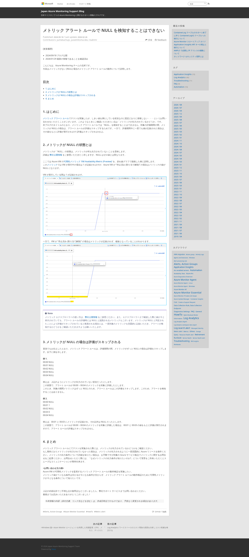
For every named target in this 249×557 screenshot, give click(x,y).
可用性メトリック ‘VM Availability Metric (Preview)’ (88, 161)
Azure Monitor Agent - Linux (183, 283)
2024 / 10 (178, 143)
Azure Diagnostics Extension (183, 277)
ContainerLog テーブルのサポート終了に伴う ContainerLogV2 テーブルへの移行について (190, 35)
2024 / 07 (178, 152)
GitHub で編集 (161, 511)
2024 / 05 (178, 155)
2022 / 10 (178, 194)
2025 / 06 (178, 125)
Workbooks (177, 344)
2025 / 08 (178, 119)
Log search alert (182, 327)
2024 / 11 (178, 140)
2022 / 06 (178, 206)
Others (192, 331)
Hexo (54, 549)
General (199, 311)
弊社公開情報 (56, 154)
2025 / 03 (178, 131)
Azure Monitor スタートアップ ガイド (190, 41)
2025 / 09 (178, 116)
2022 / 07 (178, 203)
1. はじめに (51, 88)
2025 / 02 (178, 134)
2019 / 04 (178, 236)
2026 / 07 (178, 108)
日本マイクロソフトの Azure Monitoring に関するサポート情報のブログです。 (73, 15)
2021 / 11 (178, 221)
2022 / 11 (178, 191)
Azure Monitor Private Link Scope (185, 296)
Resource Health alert (186, 335)
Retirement (200, 334)
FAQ (175, 83)
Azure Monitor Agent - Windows (184, 286)
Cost (175, 302)
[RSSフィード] (209, 3)
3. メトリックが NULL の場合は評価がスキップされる (70, 95)
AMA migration (179, 254)
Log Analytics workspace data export (185, 325)
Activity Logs (200, 254)
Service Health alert (199, 338)
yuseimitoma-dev (79, 39)
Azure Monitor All (180, 289)
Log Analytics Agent (180, 322)
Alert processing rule (180, 261)
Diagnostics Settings (182, 311)
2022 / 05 (178, 209)
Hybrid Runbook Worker (191, 315)
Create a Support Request (186, 302)
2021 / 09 (178, 224)
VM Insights (195, 341)
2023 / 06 (178, 182)
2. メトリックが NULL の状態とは (61, 92)
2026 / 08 (178, 105)
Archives (71, 4)
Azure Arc (189, 273)
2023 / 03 (178, 185)
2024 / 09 (178, 146)
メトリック (52, 164)
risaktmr (93, 39)
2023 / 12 (178, 167)
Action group (190, 254)
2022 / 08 (178, 200)
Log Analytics (180, 77)
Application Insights (183, 74)
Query (176, 335)
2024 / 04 (178, 158)
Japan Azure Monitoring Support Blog (62, 11)
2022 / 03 (178, 215)
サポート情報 (85, 4)
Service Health (187, 338)
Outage (198, 331)
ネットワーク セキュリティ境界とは (188, 56)
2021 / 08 (178, 227)
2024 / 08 (178, 149)
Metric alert (100, 511)
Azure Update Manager (181, 299)
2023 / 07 (178, 179)
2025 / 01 (178, 137)
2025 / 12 (178, 113)
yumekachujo (63, 39)
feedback (162, 39)
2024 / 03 (178, 161)
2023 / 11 (178, 170)
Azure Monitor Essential (75, 511)
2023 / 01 (178, 188)
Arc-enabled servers (181, 270)
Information (178, 318)
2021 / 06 (178, 233)
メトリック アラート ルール (56, 118)
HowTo (90, 511)
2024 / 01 (178, 164)
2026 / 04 (178, 111)
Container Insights (197, 299)
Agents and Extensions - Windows (184, 258)
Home (60, 4)
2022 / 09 (178, 197)
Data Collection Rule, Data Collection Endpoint (188, 307)
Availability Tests (179, 273)
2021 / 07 (178, 230)
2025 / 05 (178, 128)
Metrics (186, 331)
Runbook (177, 338)
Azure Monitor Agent (185, 279)
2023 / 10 (178, 173)
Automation (179, 87)
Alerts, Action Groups (53, 511)
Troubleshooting (181, 80)
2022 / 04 (178, 212)
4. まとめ (50, 98)
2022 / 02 (178, 218)
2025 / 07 (178, 122)
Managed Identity (197, 328)
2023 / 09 (178, 176)
